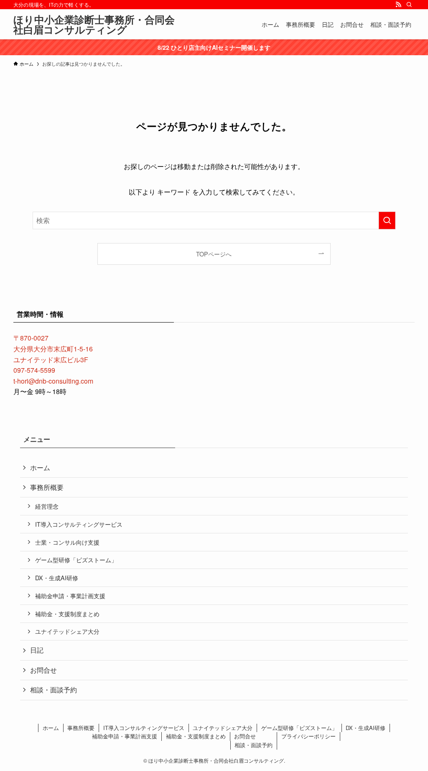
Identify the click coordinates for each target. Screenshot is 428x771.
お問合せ (43, 670)
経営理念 (47, 506)
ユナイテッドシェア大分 (67, 631)
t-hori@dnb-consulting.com (53, 381)
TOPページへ (214, 253)
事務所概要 (47, 487)
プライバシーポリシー (308, 736)
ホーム (40, 467)
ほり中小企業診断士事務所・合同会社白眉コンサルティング (94, 24)
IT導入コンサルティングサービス (78, 524)
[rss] (398, 4)
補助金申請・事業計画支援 (70, 595)
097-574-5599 (34, 370)
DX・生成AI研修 (56, 577)
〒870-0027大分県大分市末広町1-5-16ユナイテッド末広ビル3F (53, 348)
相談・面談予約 (53, 689)
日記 (36, 650)
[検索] (409, 4)
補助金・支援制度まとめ (67, 613)
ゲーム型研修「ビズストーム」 (76, 559)
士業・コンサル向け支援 (67, 542)
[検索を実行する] (387, 220)
